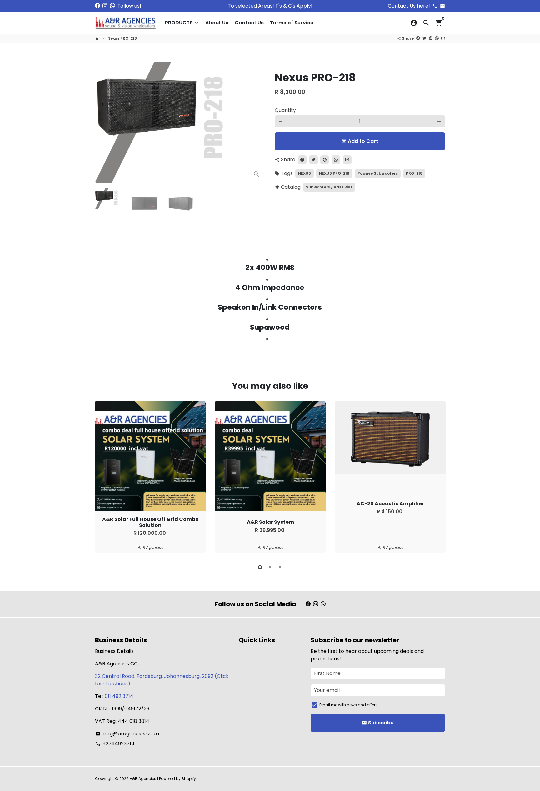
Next (257, 122)
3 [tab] (280, 567)
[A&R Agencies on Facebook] (97, 5)
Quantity (285, 110)
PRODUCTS (182, 22)
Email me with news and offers (348, 705)
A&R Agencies (143, 778)
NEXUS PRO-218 (334, 173)
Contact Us (249, 22)
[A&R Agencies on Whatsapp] (112, 5)
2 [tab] (270, 567)
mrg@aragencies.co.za (127, 733)
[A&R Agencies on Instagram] (105, 5)
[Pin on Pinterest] (430, 38)
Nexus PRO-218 (122, 38)
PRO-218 (414, 173)
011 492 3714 (119, 696)
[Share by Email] (443, 38)
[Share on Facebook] (418, 38)
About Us (216, 22)
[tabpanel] (150, 477)
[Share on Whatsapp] (437, 38)
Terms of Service (291, 22)
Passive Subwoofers (378, 173)
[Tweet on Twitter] (424, 38)
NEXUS (304, 173)
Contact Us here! (409, 5)
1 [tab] (260, 567)
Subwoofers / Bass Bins (329, 187)
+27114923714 (115, 743)
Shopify (189, 778)
